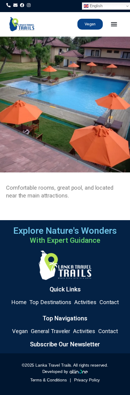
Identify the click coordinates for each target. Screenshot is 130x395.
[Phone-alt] (8, 5)
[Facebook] (22, 5)
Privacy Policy (87, 379)
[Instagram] (28, 5)
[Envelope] (15, 5)
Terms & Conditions (48, 379)
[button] (114, 24)
